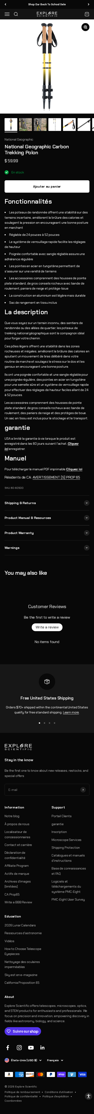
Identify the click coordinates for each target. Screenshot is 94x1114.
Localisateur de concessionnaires (17, 834)
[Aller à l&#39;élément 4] (54, 125)
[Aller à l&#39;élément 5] (69, 125)
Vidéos (9, 941)
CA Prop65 (12, 894)
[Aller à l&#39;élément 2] (25, 125)
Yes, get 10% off (48, 1101)
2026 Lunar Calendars (20, 925)
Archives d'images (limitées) (18, 883)
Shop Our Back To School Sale (46, 4)
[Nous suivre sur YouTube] (31, 1048)
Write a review (47, 627)
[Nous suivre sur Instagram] (19, 1048)
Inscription (59, 832)
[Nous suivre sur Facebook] (8, 1048)
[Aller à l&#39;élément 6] (84, 125)
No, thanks (48, 1109)
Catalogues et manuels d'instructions (68, 857)
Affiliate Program (17, 866)
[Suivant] (88, 4)
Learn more (71, 712)
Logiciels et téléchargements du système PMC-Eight (66, 886)
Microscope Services (66, 840)
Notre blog (12, 816)
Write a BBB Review (18, 902)
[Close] (85, 1082)
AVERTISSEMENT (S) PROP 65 (56, 477)
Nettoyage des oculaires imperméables (22, 964)
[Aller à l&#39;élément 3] (40, 125)
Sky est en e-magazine (21, 975)
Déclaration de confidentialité (15, 855)
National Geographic (19, 139)
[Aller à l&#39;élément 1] (11, 125)
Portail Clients (62, 816)
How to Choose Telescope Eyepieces (23, 951)
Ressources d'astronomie (23, 933)
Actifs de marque (17, 874)
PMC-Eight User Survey (68, 899)
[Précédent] (5, 4)
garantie (58, 824)
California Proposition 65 (22, 983)
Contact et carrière (18, 845)
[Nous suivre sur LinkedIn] (42, 1048)
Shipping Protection (66, 847)
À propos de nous (17, 824)
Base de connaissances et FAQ (69, 870)
